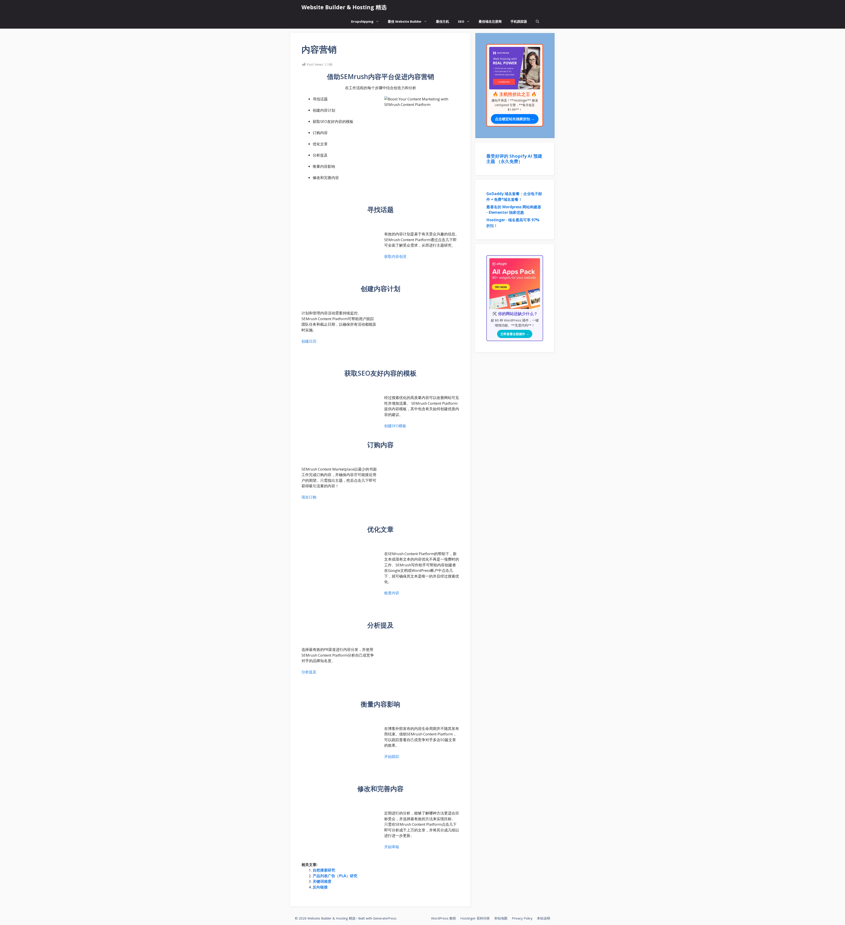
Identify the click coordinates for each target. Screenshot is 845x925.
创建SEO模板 (395, 425)
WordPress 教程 (443, 918)
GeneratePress (385, 918)
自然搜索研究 (324, 870)
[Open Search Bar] (537, 21)
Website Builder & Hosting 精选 (344, 7)
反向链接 (320, 887)
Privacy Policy (522, 918)
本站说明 (543, 918)
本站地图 (500, 918)
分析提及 (308, 671)
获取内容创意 (395, 256)
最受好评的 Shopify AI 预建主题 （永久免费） (514, 158)
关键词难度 (322, 881)
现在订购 (308, 497)
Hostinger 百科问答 (475, 918)
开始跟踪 (391, 756)
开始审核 (391, 846)
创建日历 (308, 341)
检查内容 (391, 592)
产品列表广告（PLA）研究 (335, 875)
